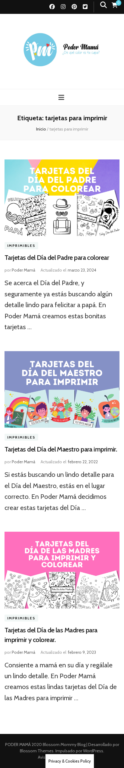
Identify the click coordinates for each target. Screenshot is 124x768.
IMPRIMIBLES (21, 245)
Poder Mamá (23, 270)
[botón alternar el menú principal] (62, 97)
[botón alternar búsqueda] (103, 5)
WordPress (93, 751)
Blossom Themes (37, 751)
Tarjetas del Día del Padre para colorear (57, 257)
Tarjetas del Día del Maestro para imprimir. (61, 449)
